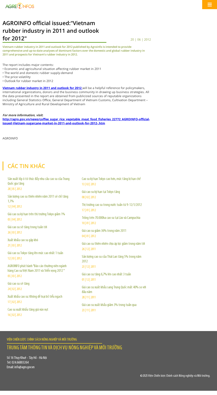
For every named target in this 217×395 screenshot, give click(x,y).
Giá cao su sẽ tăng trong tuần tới (27, 227)
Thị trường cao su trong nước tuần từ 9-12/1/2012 (112, 205)
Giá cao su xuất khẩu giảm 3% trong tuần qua (109, 305)
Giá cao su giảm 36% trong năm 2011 (104, 231)
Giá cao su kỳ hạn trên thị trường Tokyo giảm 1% (36, 214)
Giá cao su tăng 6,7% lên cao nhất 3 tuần (106, 274)
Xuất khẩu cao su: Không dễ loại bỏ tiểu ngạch (35, 297)
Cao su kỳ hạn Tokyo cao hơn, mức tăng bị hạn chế (111, 179)
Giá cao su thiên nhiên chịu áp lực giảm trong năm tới (113, 244)
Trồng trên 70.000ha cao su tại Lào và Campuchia (111, 218)
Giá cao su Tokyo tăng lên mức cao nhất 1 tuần (35, 253)
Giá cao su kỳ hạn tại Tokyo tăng (101, 192)
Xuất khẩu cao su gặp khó (23, 240)
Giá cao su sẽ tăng (18, 284)
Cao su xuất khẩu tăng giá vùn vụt (28, 310)
